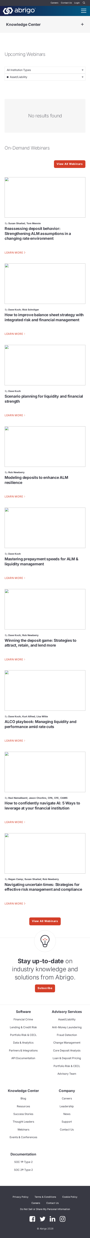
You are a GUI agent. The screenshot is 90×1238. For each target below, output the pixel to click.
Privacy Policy (20, 1197)
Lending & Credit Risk (23, 1027)
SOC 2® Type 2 (23, 1169)
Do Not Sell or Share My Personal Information (45, 1209)
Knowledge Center (23, 24)
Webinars (23, 1129)
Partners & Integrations (23, 1050)
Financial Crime (23, 1019)
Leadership (67, 1106)
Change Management (66, 1042)
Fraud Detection (67, 1035)
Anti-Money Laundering (67, 1027)
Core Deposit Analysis (66, 1050)
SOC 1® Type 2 (23, 1162)
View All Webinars (70, 164)
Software (23, 1012)
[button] (45, 1209)
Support (67, 1121)
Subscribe (45, 988)
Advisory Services (67, 1012)
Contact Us (66, 3)
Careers (54, 3)
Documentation (23, 1154)
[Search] (84, 3)
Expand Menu (82, 24)
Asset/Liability (67, 1019)
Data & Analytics (23, 1042)
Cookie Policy (69, 1197)
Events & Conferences (23, 1137)
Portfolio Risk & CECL (23, 1035)
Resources (23, 1106)
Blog (23, 1098)
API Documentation (23, 1058)
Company (67, 1091)
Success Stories (23, 1114)
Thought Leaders (23, 1121)
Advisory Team (66, 1073)
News (66, 1114)
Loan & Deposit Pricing (67, 1058)
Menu (83, 11)
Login (77, 3)
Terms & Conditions (45, 1197)
